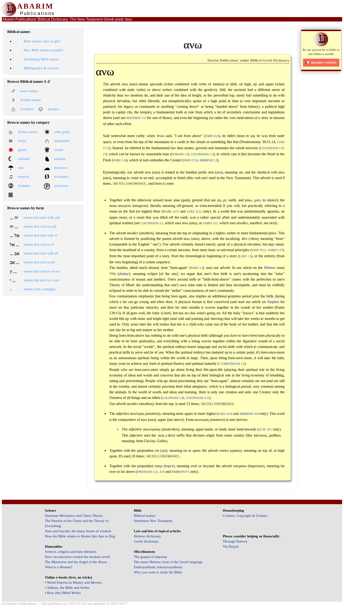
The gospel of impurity (150, 557)
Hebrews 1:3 (208, 160)
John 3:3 (196, 268)
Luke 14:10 (225, 414)
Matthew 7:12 (136, 118)
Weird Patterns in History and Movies (74, 582)
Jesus (160, 136)
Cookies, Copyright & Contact (245, 515)
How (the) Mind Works (64, 593)
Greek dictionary (146, 541)
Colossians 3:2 (152, 223)
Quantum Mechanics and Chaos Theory (74, 515)
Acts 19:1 (264, 429)
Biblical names (144, 515)
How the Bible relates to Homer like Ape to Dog (80, 536)
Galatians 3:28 (173, 398)
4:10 (162, 472)
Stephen (273, 302)
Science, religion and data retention (70, 552)
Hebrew (270, 268)
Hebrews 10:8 (249, 414)
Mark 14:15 (171, 211)
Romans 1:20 (180, 154)
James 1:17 (275, 250)
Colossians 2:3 (202, 154)
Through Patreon (235, 541)
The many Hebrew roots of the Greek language (168, 562)
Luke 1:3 (245, 256)
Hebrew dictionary (147, 536)
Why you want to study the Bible (158, 572)
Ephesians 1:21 (147, 472)
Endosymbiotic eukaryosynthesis (158, 567)
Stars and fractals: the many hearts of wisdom (78, 531)
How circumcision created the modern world (77, 557)
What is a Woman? (58, 567)
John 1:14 (119, 160)
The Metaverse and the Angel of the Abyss (76, 562)
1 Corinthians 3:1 (231, 363)
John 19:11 (258, 250)
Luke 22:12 (194, 211)
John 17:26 (190, 160)
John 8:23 (212, 136)
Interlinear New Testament (153, 521)
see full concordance (129, 183)
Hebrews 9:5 (180, 472)
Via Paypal (230, 546)
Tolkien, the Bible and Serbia (68, 588)
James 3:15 (210, 223)
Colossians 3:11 (197, 398)
